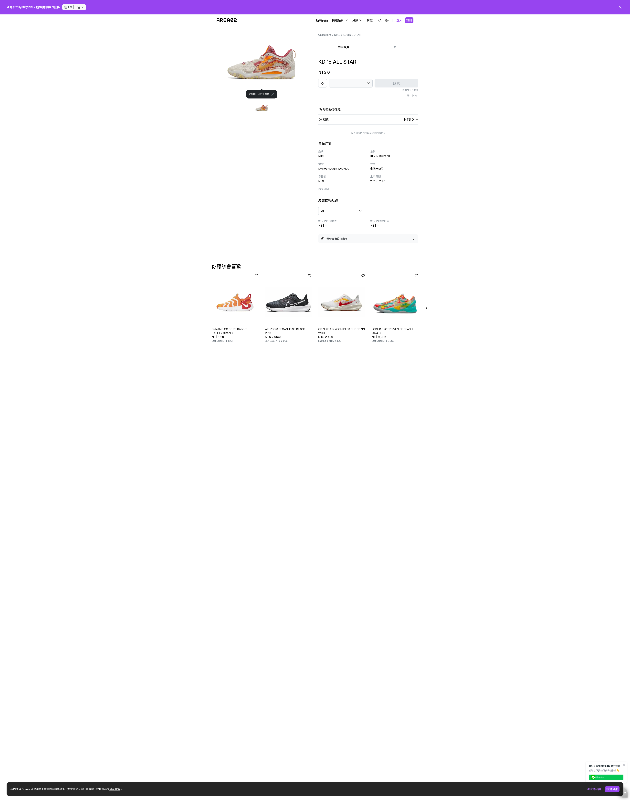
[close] (620, 7)
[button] (387, 20)
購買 (396, 83)
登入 (399, 20)
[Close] (273, 94)
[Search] (380, 20)
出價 (393, 47)
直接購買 (343, 47)
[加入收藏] (322, 83)
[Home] (227, 20)
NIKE (337, 34)
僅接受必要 (593, 789)
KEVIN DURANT (353, 34)
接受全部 (612, 789)
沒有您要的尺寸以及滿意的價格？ (368, 132)
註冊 (409, 20)
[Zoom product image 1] (262, 62)
